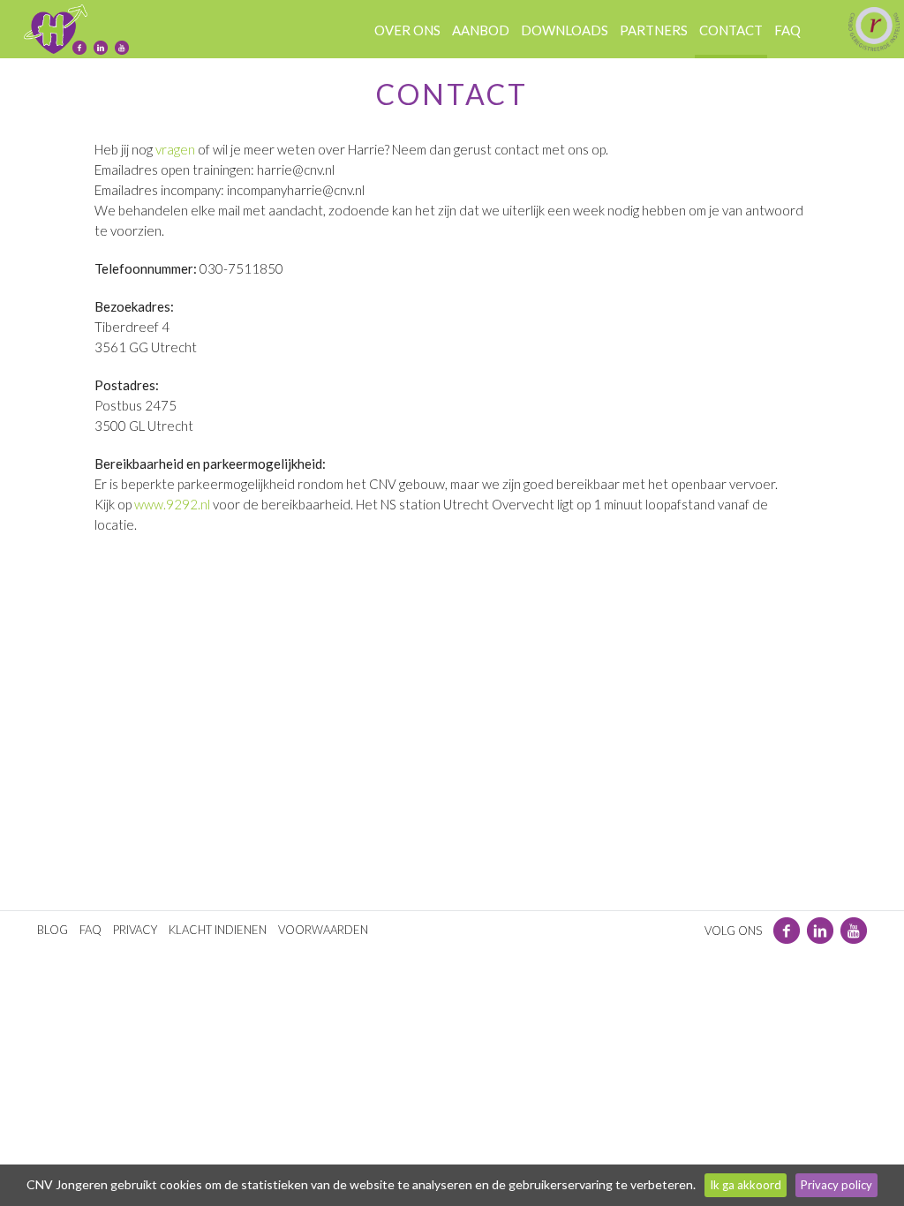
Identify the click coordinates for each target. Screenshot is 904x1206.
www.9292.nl (172, 504)
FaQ (787, 30)
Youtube (122, 48)
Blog (52, 930)
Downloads (564, 30)
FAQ (90, 930)
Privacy (135, 930)
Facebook (79, 48)
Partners (654, 30)
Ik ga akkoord (745, 1185)
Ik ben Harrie (55, 29)
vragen (175, 149)
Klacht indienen (218, 930)
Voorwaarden (323, 930)
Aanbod (480, 30)
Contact (731, 30)
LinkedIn (101, 48)
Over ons (407, 30)
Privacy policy (836, 1185)
